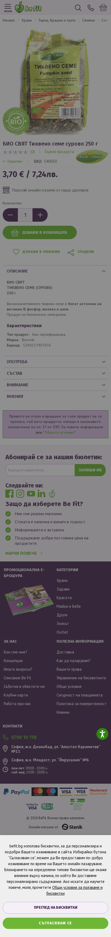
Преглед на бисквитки (55, 907)
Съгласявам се (55, 923)
